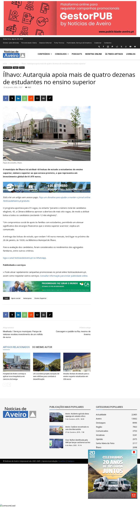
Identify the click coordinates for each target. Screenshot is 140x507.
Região (16, 67)
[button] (99, 47)
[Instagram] (108, 47)
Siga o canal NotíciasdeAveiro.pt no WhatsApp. (24, 257)
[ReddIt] (31, 98)
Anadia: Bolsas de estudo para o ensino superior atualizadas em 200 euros (76, 376)
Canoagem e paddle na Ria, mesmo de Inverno (73, 333)
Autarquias (27, 298)
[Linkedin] (18, 98)
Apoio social (15, 298)
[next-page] (9, 384)
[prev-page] (4, 384)
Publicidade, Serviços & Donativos (79, 43)
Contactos (107, 43)
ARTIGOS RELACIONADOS (16, 347)
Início (5, 63)
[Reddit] (117, 47)
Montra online (93, 54)
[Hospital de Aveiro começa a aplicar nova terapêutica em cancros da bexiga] (16, 362)
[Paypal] (112, 47)
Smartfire (61, 461)
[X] (121, 47)
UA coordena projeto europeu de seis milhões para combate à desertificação (46, 376)
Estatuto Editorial (45, 43)
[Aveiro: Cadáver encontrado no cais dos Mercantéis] (56, 430)
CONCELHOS (61, 54)
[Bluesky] (135, 47)
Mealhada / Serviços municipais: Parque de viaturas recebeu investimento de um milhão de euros (23, 334)
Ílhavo (22, 67)
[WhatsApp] (126, 47)
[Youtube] (130, 47)
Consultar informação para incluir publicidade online (64, 275)
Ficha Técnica (59, 43)
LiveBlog (130, 54)
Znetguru (70, 461)
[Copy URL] (49, 98)
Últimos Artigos (114, 54)
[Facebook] (103, 47)
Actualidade (14, 63)
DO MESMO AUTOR (42, 347)
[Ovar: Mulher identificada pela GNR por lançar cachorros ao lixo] (56, 443)
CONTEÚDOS (44, 54)
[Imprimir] (43, 98)
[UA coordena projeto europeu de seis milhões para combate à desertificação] (46, 362)
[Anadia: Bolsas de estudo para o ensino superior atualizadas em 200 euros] (77, 362)
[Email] (37, 98)
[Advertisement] (70, 484)
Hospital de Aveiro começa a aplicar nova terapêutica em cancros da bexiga (14, 376)
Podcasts (77, 54)
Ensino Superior (40, 298)
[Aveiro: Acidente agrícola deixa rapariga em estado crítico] (56, 417)
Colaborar (97, 43)
